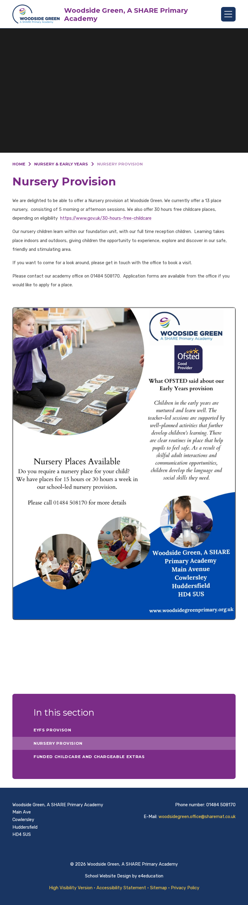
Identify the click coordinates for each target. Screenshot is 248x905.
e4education (150, 876)
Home (18, 164)
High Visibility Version (71, 887)
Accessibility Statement (121, 887)
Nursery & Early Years (61, 164)
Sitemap (158, 887)
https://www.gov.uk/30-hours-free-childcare (106, 218)
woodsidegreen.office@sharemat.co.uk (197, 816)
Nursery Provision (120, 164)
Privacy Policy (185, 887)
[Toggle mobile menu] (228, 14)
